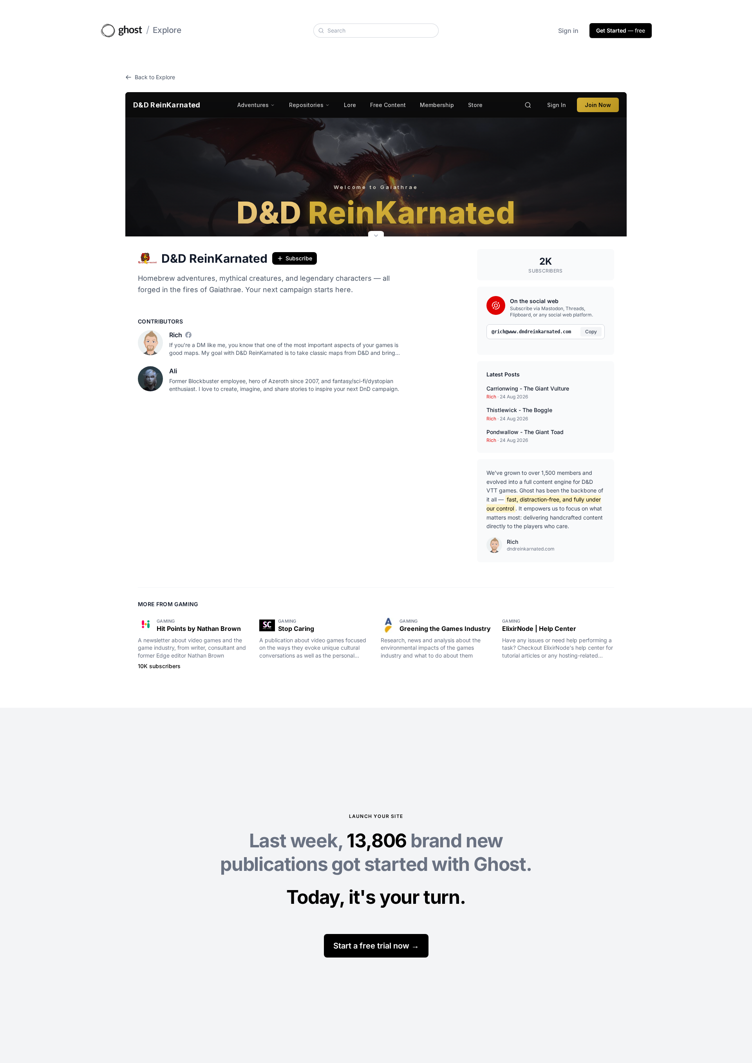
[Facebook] (188, 335)
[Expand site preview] (376, 236)
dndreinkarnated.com (531, 549)
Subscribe (299, 258)
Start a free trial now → (376, 945)
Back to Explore (155, 77)
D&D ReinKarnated (214, 258)
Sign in (568, 31)
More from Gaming (168, 604)
